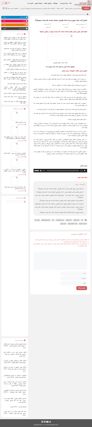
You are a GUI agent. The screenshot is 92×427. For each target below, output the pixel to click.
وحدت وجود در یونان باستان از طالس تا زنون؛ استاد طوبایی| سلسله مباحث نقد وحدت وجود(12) (59, 208)
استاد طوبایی (69, 220)
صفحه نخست (22, 407)
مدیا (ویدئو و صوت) (81, 14)
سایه (53, 220)
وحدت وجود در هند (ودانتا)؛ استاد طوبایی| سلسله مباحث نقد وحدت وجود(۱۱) (61, 212)
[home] (87, 14)
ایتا (14, 25)
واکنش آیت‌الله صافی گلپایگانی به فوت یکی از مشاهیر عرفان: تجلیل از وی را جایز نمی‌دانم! (15, 78)
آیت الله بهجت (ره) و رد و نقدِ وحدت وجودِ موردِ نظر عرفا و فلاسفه (15, 412)
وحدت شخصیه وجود (72, 223)
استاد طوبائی (76, 220)
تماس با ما (30, 3)
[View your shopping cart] (4, 8)
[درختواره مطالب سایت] (16, 268)
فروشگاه (55, 3)
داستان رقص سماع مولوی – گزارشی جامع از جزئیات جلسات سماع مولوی (15, 60)
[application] (60, 170)
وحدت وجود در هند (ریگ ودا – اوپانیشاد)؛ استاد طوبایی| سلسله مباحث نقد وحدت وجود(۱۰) (59, 196)
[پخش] (85, 171)
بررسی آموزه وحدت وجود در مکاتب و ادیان (15, 93)
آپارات (14, 21)
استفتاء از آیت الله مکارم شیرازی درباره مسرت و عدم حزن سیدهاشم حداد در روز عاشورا (15, 54)
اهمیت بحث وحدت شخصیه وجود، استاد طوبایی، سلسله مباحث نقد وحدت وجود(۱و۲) (59, 204)
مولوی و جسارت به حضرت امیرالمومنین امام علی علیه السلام (15, 376)
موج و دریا (37, 220)
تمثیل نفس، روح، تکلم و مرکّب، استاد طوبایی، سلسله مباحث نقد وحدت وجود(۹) (60, 189)
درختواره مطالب (48, 3)
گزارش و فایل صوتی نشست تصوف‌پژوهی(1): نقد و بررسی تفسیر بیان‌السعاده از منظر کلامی (15, 88)
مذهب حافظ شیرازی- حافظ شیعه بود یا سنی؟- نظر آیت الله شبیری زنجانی (15, 399)
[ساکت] (41, 171)
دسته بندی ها (64, 3)
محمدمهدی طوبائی (45, 220)
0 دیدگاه (83, 27)
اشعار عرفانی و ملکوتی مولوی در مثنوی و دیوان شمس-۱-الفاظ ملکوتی (15, 361)
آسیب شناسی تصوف (20, 122)
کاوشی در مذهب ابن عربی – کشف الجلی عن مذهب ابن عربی (15, 154)
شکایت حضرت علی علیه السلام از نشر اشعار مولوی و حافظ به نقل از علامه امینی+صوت (15, 384)
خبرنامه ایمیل (14, 28)
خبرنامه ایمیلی (38, 3)
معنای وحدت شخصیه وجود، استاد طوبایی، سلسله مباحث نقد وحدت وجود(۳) (61, 200)
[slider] (36, 170)
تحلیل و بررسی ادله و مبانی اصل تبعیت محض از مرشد (15, 97)
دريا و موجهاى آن (60, 220)
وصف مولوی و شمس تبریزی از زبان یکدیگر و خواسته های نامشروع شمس (15, 345)
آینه (82, 220)
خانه (70, 3)
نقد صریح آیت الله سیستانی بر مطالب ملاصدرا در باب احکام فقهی (15, 73)
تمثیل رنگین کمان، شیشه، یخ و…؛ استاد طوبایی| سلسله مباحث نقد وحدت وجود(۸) (60, 192)
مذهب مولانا (67, 8)
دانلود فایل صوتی (82, 177)
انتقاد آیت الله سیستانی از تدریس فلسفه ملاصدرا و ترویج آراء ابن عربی (44, 8)
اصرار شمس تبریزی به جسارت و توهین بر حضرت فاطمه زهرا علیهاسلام (15, 391)
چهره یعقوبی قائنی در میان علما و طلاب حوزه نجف (15, 102)
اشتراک (47, 27)
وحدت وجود (63, 223)
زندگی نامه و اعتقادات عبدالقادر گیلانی (16, 69)
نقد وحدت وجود (83, 223)
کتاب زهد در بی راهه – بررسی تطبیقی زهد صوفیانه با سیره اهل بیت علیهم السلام (15, 137)
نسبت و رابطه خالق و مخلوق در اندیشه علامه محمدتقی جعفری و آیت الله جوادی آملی (15, 43)
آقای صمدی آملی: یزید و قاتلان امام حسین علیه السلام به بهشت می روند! (15, 353)
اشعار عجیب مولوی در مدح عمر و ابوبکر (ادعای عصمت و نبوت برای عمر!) (15, 368)
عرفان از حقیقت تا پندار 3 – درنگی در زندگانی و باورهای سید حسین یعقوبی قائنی (15, 170)
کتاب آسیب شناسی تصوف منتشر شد (16, 84)
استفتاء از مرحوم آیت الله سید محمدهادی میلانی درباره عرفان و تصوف (15, 49)
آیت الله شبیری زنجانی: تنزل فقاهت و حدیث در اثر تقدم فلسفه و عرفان (15, 65)
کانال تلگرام (14, 17)
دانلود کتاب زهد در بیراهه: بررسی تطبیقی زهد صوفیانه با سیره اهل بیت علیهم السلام (15, 38)
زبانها (3, 3)
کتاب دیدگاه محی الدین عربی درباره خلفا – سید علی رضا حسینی (15, 188)
